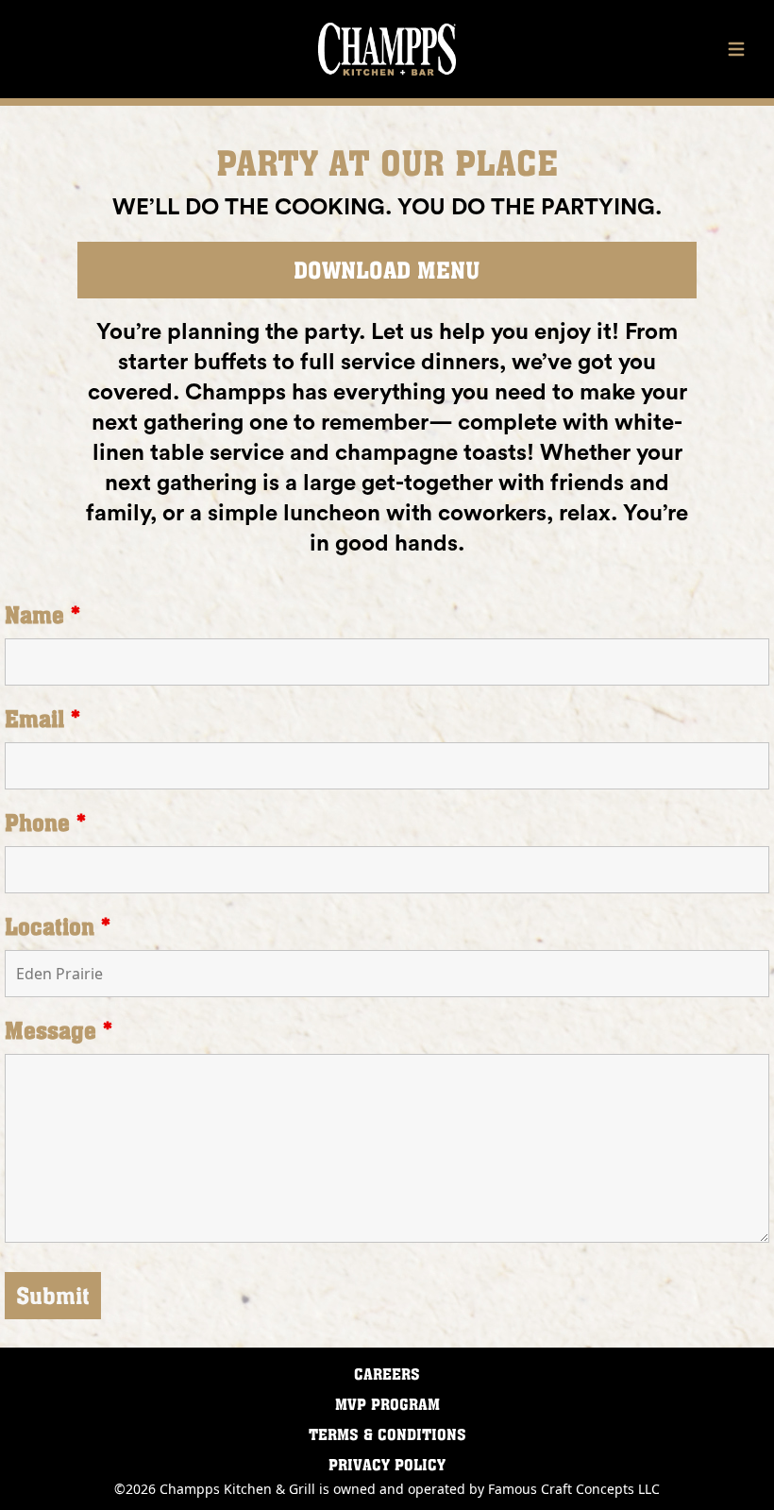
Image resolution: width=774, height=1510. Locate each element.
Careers (387, 1374)
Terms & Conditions (387, 1434)
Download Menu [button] (387, 270)
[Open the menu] (736, 49)
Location (57, 926)
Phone (45, 822)
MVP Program (387, 1404)
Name (42, 615)
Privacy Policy (387, 1464)
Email (42, 718)
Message (58, 1030)
